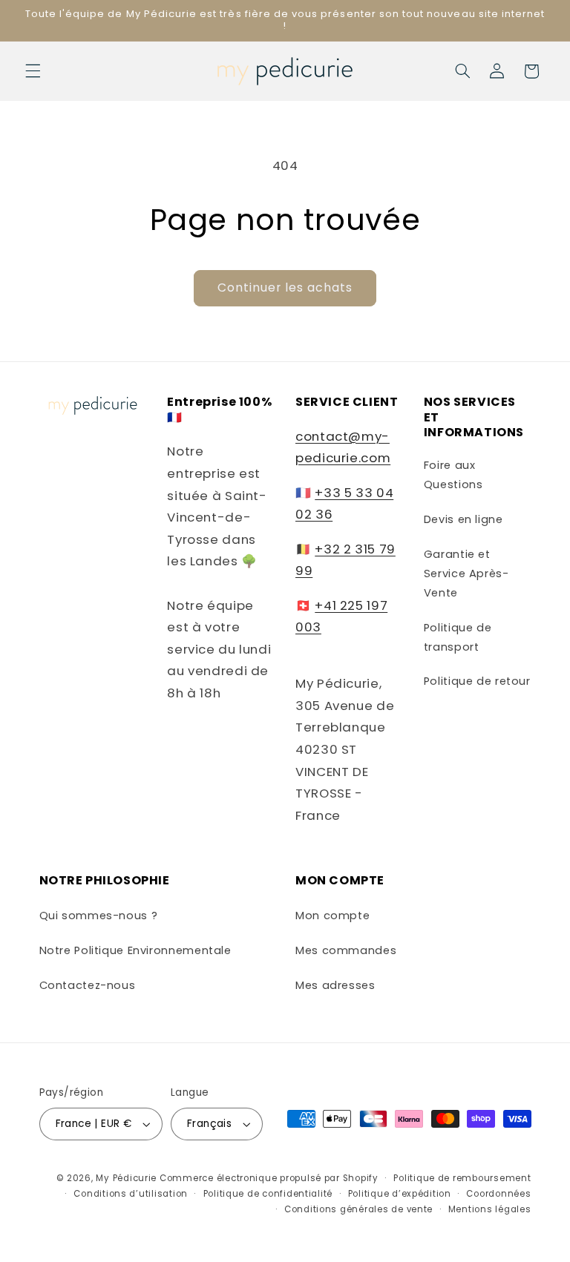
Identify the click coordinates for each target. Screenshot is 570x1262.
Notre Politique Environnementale (135, 950)
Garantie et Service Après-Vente (466, 573)
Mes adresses (335, 985)
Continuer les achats (285, 287)
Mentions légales (489, 1209)
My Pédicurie (126, 1178)
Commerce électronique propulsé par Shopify (269, 1178)
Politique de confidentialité (268, 1194)
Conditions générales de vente (358, 1209)
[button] (33, 71)
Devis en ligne (463, 519)
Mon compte (332, 915)
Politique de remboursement (462, 1178)
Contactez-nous (87, 985)
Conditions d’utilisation (130, 1194)
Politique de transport (458, 637)
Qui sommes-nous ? (98, 915)
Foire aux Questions (453, 475)
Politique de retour (477, 681)
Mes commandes (345, 950)
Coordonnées (498, 1194)
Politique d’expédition (399, 1194)
